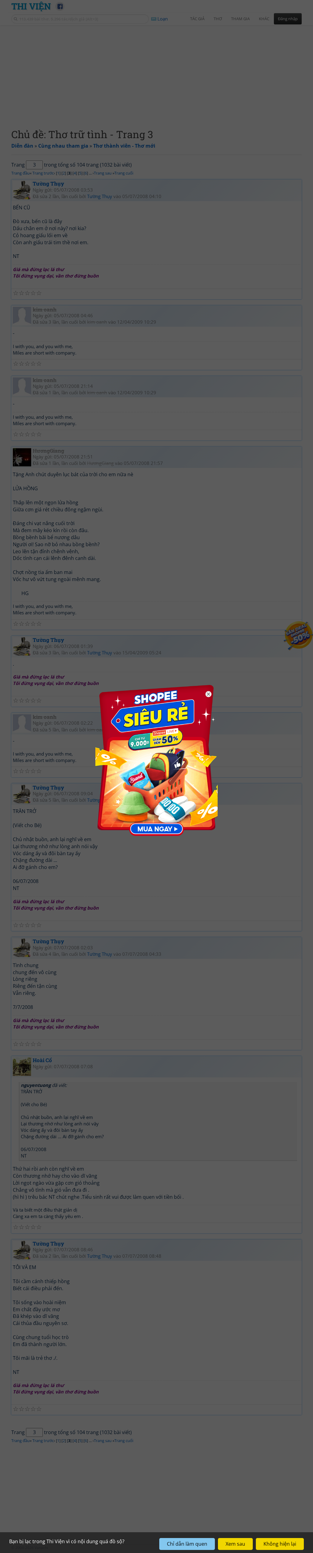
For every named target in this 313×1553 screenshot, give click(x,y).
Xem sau (235, 1543)
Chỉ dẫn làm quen (187, 1543)
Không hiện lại (279, 1543)
